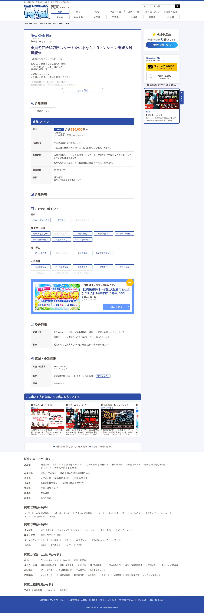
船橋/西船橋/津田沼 (49, 483)
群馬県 (152, 17)
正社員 (27, 590)
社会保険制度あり (64, 570)
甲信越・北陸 (170, 11)
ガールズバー (136, 513)
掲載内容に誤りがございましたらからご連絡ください (84, 446)
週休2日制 (82, 565)
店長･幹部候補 (47, 530)
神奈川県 (78, 17)
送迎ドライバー (107, 530)
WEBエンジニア (101, 540)
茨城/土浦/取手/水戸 (49, 488)
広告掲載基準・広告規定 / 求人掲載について (85, 600)
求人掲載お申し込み (126, 600)
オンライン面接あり (151, 575)
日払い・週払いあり (49, 560)
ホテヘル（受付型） (62, 513)
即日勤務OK (95, 565)
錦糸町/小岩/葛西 (158, 464)
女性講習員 (55, 545)
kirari (35, 408)
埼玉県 (96, 17)
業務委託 (64, 590)
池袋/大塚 (45, 464)
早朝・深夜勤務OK (133, 565)
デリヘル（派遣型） (84, 513)
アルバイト (51, 590)
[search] (158, 6)
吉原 (146, 464)
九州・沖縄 (133, 11)
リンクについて (110, 600)
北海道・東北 (152, 11)
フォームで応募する (164, 67)
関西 (78, 11)
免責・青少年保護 (156, 600)
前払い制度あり (81, 560)
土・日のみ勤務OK (113, 565)
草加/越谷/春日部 (62, 478)
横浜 (43, 473)
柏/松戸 (80, 483)
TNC (70, 408)
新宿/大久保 (58, 464)
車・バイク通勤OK (170, 565)
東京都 (60, 17)
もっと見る (82, 90)
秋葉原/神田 (117, 464)
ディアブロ (108, 408)
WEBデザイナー (83, 540)
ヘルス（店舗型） (42, 513)
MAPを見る (102, 376)
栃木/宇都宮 (46, 498)
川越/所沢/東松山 (80, 478)
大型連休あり (152, 565)
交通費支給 (81, 570)
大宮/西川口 (46, 478)
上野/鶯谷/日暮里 (133, 464)
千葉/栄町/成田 (67, 483)
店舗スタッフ (63, 530)
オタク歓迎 (104, 575)
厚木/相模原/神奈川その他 (78, 473)
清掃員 (44, 545)
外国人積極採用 (132, 575)
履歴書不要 (79, 575)
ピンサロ (101, 513)
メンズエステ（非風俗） (35, 516)
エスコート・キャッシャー (84, 530)
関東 (60, 11)
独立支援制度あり (97, 570)
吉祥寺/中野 (60, 468)
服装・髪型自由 (66, 565)
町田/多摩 (72, 468)
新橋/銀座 (104, 464)
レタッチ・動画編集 (49, 540)
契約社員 (38, 590)
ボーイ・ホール (125, 530)
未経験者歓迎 (46, 575)
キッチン (68, 545)
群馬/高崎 (45, 493)
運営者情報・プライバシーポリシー (53, 600)
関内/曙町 (52, 473)
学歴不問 (92, 575)
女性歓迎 (117, 575)
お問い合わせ (142, 600)
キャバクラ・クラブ (117, 513)
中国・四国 (115, 11)
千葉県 (115, 17)
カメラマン (67, 540)
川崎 (62, 473)
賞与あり (66, 560)
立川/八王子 (46, 468)
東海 (97, 11)
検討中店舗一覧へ (162, 45)
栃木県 (170, 17)
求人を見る (116, 306)
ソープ (27, 513)
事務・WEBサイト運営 (51, 535)
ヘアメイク (117, 540)
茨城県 (134, 17)
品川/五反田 (91, 464)
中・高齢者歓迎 (63, 575)
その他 (53, 516)
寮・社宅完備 (46, 570)
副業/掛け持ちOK (48, 565)
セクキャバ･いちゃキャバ (157, 513)
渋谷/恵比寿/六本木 (74, 464)
